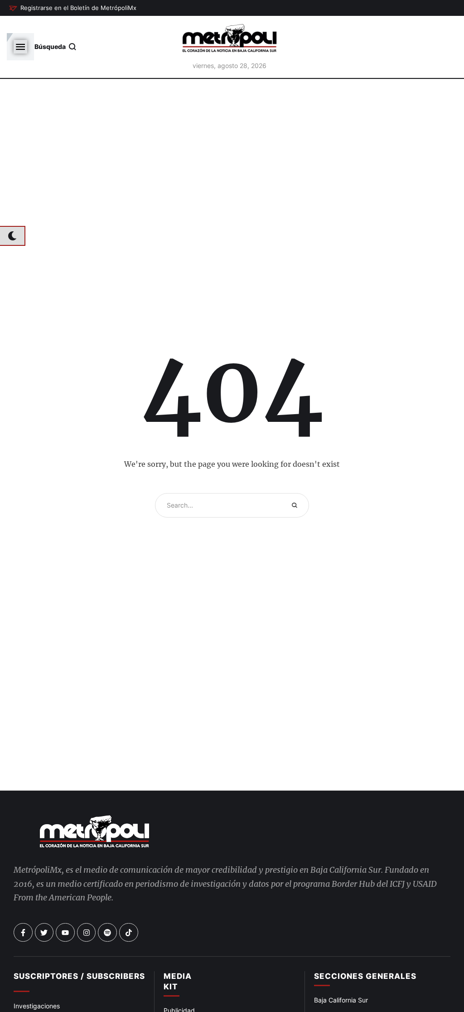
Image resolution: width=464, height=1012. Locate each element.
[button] (72, 8)
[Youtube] (65, 932)
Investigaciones (37, 1006)
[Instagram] (86, 932)
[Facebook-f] (23, 932)
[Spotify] (107, 932)
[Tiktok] (128, 932)
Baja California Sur (341, 1000)
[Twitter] (44, 932)
